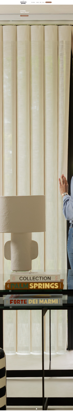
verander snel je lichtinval (25, 15)
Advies (40, 2)
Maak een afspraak (49, 2)
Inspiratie (37, 2)
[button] (52, 2)
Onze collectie (33, 2)
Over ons (43, 2)
